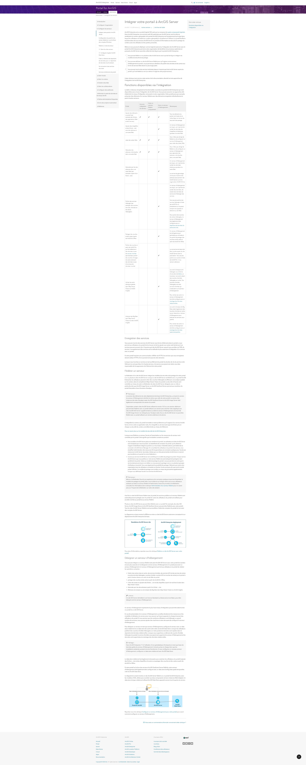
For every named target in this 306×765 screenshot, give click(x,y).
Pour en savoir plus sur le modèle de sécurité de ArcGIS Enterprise (145, 431)
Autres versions (145, 27)
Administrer (112, 12)
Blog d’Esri (157, 746)
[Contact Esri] (192, 743)
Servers (117, 2)
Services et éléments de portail (107, 72)
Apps (135, 2)
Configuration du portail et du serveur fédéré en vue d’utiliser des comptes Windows (107, 40)
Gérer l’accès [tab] (102, 75)
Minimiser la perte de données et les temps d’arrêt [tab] (107, 94)
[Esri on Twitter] (184, 743)
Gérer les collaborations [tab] (105, 86)
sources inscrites (131, 253)
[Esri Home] (186, 738)
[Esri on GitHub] (189, 743)
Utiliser (105, 12)
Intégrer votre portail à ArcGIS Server (107, 33)
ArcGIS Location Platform (132, 749)
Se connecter (199, 2)
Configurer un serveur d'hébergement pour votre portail (159, 712)
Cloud (131, 2)
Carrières (156, 744)
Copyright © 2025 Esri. (102, 761)
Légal (138, 761)
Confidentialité (122, 761)
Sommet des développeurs (161, 752)
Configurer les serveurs (110, 15)
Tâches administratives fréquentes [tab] (108, 99)
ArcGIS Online (129, 741)
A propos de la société (160, 741)
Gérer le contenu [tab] (103, 79)
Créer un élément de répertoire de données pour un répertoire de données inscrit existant (107, 61)
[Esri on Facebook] (186, 743)
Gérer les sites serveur (107, 49)
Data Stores (124, 2)
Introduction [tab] (101, 21)
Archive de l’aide (159, 27)
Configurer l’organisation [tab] (105, 25)
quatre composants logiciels (176, 32)
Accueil (99, 12)
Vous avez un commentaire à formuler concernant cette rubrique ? (165, 722)
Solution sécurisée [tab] (103, 83)
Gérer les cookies (131, 761)
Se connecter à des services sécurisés (106, 67)
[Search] (192, 2)
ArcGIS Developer (130, 752)
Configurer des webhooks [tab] (105, 90)
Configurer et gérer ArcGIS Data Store (107, 54)
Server (98, 746)
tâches (180, 274)
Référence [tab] (101, 106)
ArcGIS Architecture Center (132, 757)
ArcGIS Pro (128, 744)
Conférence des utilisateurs (161, 749)
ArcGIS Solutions (129, 754)
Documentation (100, 757)
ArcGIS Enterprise (102, 2)
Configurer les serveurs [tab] (105, 28)
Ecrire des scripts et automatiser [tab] (107, 103)
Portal (112, 2)
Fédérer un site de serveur (106, 45)
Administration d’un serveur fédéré (162, 485)
